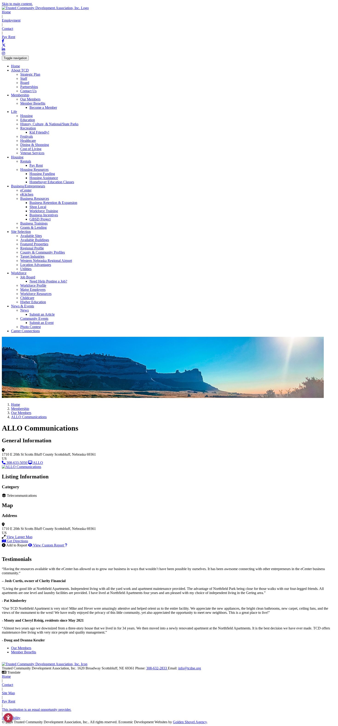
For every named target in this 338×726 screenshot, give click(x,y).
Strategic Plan (30, 74)
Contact (7, 29)
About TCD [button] (20, 70)
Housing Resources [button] (34, 169)
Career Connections (25, 331)
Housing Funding (42, 174)
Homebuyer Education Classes (51, 182)
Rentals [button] (25, 161)
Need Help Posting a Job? (48, 281)
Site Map (8, 693)
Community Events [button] (34, 318)
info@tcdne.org (189, 668)
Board (24, 83)
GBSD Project (40, 219)
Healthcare (28, 141)
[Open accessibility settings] (8, 717)
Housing (26, 116)
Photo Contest (30, 327)
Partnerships (29, 87)
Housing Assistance (43, 178)
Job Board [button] (27, 277)
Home (6, 12)
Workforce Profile (33, 285)
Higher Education (33, 302)
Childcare (27, 298)
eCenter (26, 190)
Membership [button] (20, 95)
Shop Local (37, 207)
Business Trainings (34, 223)
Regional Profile (32, 248)
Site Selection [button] (21, 232)
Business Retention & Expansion (53, 203)
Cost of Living (30, 149)
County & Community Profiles (42, 252)
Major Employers (33, 290)
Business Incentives (43, 215)
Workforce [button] (18, 273)
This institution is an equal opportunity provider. (36, 710)
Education (27, 120)
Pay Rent (8, 37)
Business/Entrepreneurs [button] (28, 186)
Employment (11, 20)
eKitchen (26, 194)
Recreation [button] (28, 128)
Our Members (30, 99)
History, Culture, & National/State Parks (49, 124)
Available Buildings (34, 240)
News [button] (24, 310)
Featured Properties (34, 244)
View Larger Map (19, 537)
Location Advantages (35, 265)
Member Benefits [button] (32, 103)
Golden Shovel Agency (190, 722)
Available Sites (31, 236)
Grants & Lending (33, 227)
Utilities (26, 269)
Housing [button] (17, 157)
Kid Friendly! (39, 132)
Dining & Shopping (34, 145)
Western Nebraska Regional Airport (46, 261)
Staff (23, 78)
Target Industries (32, 256)
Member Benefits (23, 652)
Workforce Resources (36, 294)
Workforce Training (43, 211)
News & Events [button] (22, 306)
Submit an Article (42, 314)
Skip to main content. (17, 4)
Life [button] (14, 112)
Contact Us (28, 91)
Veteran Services (32, 153)
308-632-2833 (157, 668)
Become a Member (43, 107)
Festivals (26, 136)
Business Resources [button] (34, 198)
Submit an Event (41, 323)
